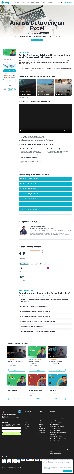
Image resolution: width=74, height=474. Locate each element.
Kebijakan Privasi (46, 468)
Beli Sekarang (9, 80)
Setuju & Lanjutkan (67, 471)
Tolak (61, 471)
